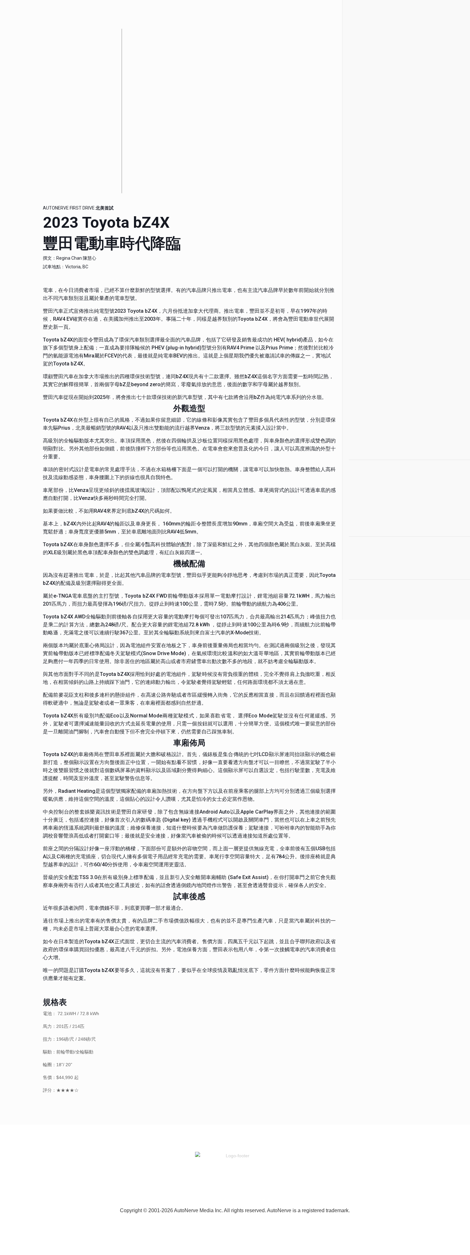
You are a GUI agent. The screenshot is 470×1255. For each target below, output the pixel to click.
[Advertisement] (388, 121)
